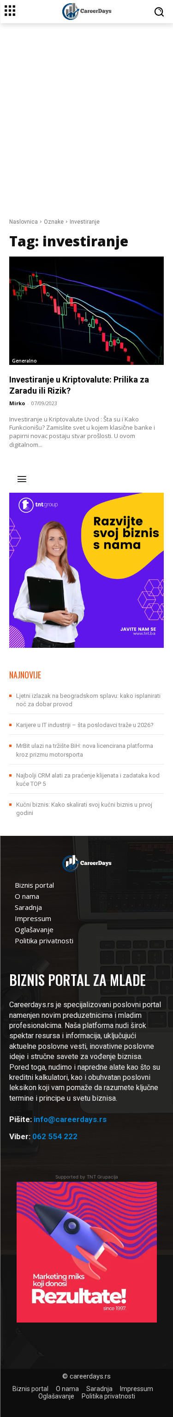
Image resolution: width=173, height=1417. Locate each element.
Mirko (17, 403)
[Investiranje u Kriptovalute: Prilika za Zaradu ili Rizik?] (86, 311)
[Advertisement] (86, 114)
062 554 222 (55, 1136)
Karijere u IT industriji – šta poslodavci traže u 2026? (85, 724)
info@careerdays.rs (70, 1119)
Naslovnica (23, 222)
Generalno (24, 360)
